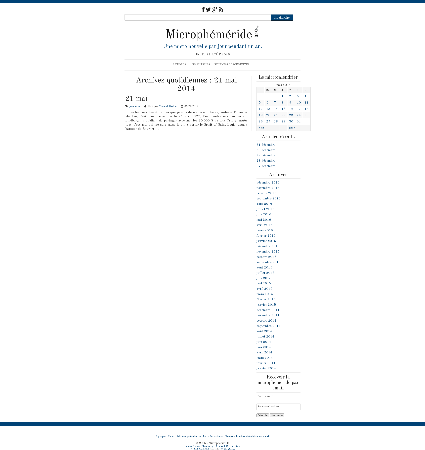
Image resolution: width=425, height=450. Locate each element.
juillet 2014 (265, 336)
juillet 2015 (265, 273)
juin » (292, 128)
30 (291, 121)
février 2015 (265, 299)
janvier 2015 (266, 304)
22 (284, 115)
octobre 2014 (266, 320)
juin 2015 (263, 278)
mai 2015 (263, 283)
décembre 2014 (267, 310)
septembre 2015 (268, 262)
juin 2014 (263, 342)
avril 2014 (264, 352)
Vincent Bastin (168, 106)
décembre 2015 (267, 246)
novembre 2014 (267, 315)
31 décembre (265, 145)
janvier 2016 (266, 241)
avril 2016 (264, 225)
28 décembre (265, 160)
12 (261, 109)
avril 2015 (264, 289)
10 (299, 102)
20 (268, 115)
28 (276, 121)
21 (276, 115)
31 (299, 121)
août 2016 (264, 204)
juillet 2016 (265, 209)
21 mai (136, 98)
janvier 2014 (266, 368)
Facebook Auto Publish (199, 449)
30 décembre (265, 150)
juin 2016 (263, 214)
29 (284, 121)
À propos (179, 64)
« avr (261, 128)
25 (306, 115)
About (171, 436)
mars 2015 (264, 294)
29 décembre (265, 155)
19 (261, 115)
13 (268, 109)
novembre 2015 (267, 251)
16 (291, 109)
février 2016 (265, 235)
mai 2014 (263, 347)
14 (276, 109)
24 (299, 115)
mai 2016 (263, 220)
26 (261, 121)
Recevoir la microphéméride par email (247, 436)
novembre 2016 (267, 188)
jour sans (134, 106)
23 (291, 115)
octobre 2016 (266, 193)
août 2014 (264, 331)
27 (268, 121)
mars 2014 (264, 358)
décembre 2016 (267, 182)
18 (306, 109)
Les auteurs (200, 64)
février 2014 (265, 363)
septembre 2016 (268, 198)
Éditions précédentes (231, 64)
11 (306, 102)
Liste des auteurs (213, 436)
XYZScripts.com (228, 449)
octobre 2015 (266, 257)
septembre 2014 (268, 326)
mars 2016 (264, 230)
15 (284, 109)
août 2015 (264, 267)
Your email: (264, 396)
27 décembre (265, 166)
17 (299, 109)
